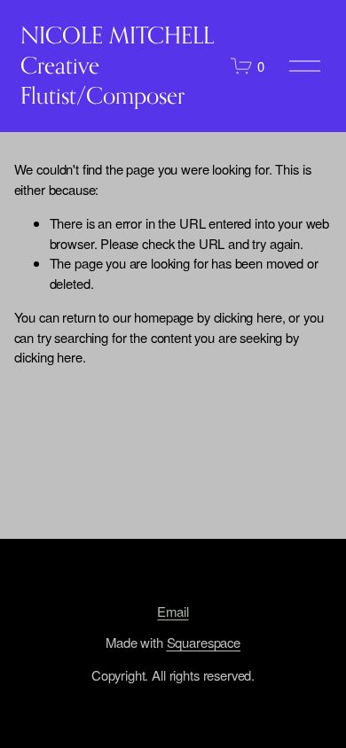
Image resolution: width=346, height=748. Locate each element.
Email (172, 611)
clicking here (248, 317)
